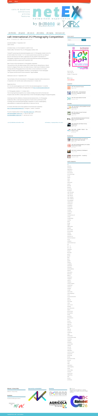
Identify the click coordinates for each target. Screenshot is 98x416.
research (69, 330)
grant (68, 259)
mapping (69, 282)
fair (68, 244)
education (69, 234)
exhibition (69, 241)
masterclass (69, 285)
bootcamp (69, 189)
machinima (69, 277)
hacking (69, 262)
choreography (70, 200)
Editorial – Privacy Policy (12, 391)
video (68, 363)
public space (69, 326)
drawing (69, 233)
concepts (69, 210)
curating (69, 220)
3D (68, 164)
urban (68, 361)
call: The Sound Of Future (77, 86)
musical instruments (71, 296)
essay (68, 239)
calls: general (21, 33)
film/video (69, 252)
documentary (70, 231)
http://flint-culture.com (29, 111)
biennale (69, 185)
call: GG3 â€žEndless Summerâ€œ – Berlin (16, 122)
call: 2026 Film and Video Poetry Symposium (79, 124)
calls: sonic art (30, 33)
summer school (70, 352)
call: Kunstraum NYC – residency (79, 155)
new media (69, 301)
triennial (69, 360)
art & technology (70, 174)
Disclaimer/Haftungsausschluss (13, 398)
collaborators (70, 202)
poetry (68, 314)
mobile (68, 290)
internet (69, 270)
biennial (69, 187)
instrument (69, 265)
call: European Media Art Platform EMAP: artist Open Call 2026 (79, 139)
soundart (69, 348)
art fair (68, 175)
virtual (68, 368)
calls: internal (70, 195)
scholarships (70, 335)
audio (68, 180)
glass (68, 257)
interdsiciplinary (70, 268)
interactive (69, 267)
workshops (69, 379)
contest (68, 216)
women (69, 378)
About (16, 1)
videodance (69, 365)
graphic (68, 260)
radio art (69, 329)
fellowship (69, 249)
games (68, 254)
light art (68, 275)
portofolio (69, 316)
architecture (69, 171)
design (68, 223)
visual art (69, 371)
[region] (16, 405)
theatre (68, 357)
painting (69, 306)
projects (69, 321)
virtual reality (70, 370)
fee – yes (69, 247)
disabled (69, 228)
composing (69, 206)
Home (10, 1)
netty (9, 39)
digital (68, 224)
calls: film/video (12, 33)
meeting (69, 288)
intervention (69, 272)
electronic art (70, 236)
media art (69, 286)
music (68, 295)
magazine (69, 278)
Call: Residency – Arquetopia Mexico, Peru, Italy (54, 122)
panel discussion (70, 308)
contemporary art (71, 215)
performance (70, 311)
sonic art (69, 347)
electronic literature (71, 237)
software (69, 345)
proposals (69, 322)
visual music (69, 373)
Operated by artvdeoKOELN (34, 388)
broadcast (69, 190)
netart (68, 298)
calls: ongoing (49, 33)
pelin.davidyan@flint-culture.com (14, 113)
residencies (69, 332)
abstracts (69, 166)
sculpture (69, 340)
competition (69, 205)
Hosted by (51, 388)
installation (69, 264)
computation (70, 208)
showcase (69, 342)
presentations (70, 317)
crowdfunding (70, 218)
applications (69, 169)
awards (68, 184)
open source (70, 304)
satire (68, 334)
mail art (69, 280)
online (68, 303)
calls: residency (40, 33)
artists (68, 179)
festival (68, 250)
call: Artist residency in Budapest (79, 150)
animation (69, 167)
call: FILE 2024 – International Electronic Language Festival (78, 92)
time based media (71, 358)
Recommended (71, 44)
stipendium (69, 350)
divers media (70, 229)
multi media (69, 291)
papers (68, 309)
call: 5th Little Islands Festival (78, 97)
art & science (70, 172)
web (68, 376)
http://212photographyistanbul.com (41, 87)
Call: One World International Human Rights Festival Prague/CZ (80, 118)
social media (70, 344)
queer (68, 327)
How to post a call (59, 33)
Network (69, 299)
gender (68, 255)
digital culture (70, 226)
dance (68, 221)
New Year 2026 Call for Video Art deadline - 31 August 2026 (72, 73)
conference (69, 211)
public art (69, 324)
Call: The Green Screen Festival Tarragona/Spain (78, 113)
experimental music (71, 242)
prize (68, 319)
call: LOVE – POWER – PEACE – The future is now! (79, 130)
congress (69, 213)
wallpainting (69, 374)
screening (69, 339)
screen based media (71, 337)
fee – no (69, 246)
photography (29, 39)
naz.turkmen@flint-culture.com (14, 115)
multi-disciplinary (70, 293)
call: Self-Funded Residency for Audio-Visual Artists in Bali (80, 145)
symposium (69, 353)
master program (70, 283)
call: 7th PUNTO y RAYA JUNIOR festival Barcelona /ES (80, 107)
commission (70, 203)
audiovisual (69, 182)
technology (69, 355)
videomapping (70, 366)
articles (68, 177)
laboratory (69, 273)
